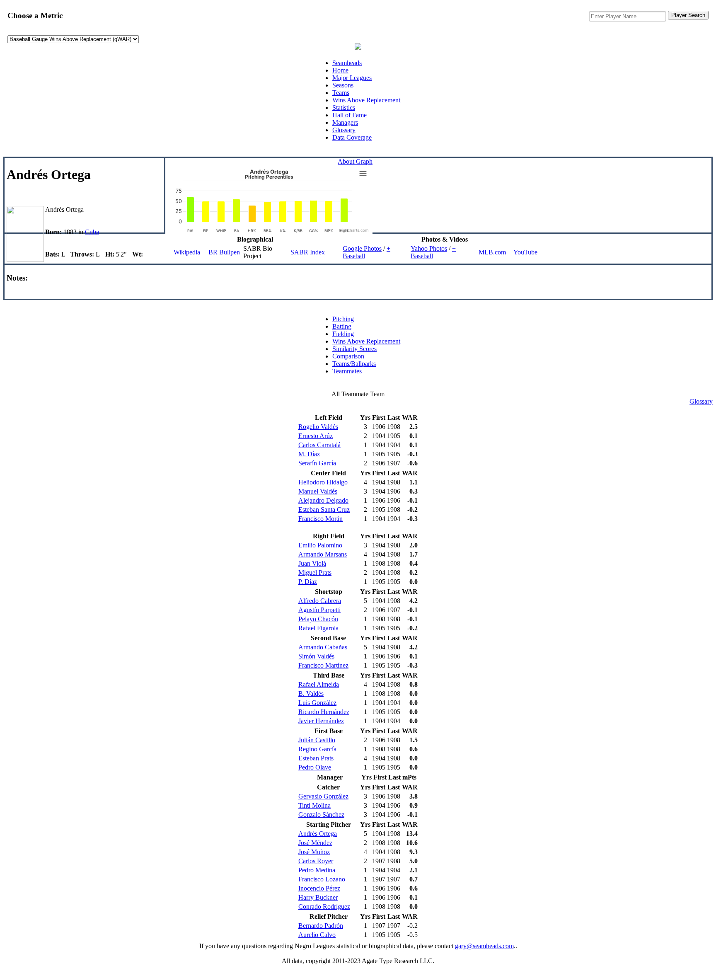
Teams (340, 92)
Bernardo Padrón (320, 925)
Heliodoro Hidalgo (323, 482)
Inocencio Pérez (319, 888)
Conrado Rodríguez (324, 906)
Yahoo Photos (429, 248)
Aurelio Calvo (317, 934)
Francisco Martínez (323, 665)
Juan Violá (312, 563)
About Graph (355, 161)
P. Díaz (307, 581)
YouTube (525, 252)
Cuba (92, 231)
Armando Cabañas (322, 647)
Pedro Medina (316, 870)
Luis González (317, 702)
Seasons (342, 85)
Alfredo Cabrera (319, 600)
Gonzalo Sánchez (321, 814)
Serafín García (317, 463)
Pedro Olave (314, 767)
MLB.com (492, 252)
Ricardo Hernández (323, 711)
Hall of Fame (349, 115)
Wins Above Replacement (366, 100)
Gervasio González (323, 796)
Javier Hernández (321, 720)
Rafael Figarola (318, 628)
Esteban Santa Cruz (324, 509)
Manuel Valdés (317, 491)
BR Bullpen (224, 252)
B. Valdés (311, 693)
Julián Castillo (316, 739)
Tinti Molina (314, 805)
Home (340, 70)
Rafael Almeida (318, 684)
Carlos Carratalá (319, 444)
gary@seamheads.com (484, 945)
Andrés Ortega (317, 833)
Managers (345, 122)
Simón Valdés (316, 656)
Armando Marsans (322, 554)
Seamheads (347, 62)
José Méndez (315, 842)
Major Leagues (352, 77)
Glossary (344, 129)
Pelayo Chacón (318, 618)
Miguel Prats (314, 572)
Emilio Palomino (320, 545)
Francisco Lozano (321, 879)
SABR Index (307, 252)
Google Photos (362, 248)
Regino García (317, 749)
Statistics (343, 107)
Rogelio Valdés (318, 426)
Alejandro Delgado (323, 500)
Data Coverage (352, 137)
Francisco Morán (320, 518)
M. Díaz (309, 454)
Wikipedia (187, 252)
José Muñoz (314, 851)
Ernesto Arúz (315, 435)
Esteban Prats (316, 758)
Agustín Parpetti (319, 609)
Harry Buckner (318, 897)
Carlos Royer (315, 860)
